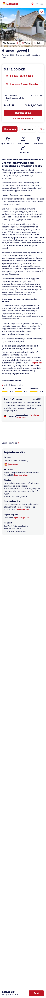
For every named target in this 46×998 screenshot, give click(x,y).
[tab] (10, 129)
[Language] (32, 3)
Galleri (39, 43)
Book (36, 993)
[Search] (37, 3)
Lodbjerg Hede (37, 363)
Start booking (23, 112)
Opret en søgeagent (23, 118)
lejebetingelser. (21, 518)
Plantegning (9, 43)
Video (27, 43)
